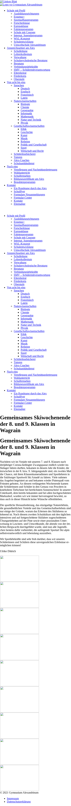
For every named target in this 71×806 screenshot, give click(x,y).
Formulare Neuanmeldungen (29, 194)
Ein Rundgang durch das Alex (30, 188)
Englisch (25, 91)
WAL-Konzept (22, 38)
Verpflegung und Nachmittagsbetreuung (35, 169)
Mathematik (27, 116)
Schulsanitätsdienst (24, 163)
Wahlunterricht (22, 172)
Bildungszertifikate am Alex (29, 178)
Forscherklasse (22, 22)
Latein (24, 97)
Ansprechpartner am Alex (21, 47)
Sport (24, 147)
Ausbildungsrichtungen (26, 13)
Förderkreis (20, 76)
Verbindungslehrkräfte (26, 66)
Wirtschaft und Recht (32, 150)
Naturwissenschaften (25, 100)
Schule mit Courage (24, 32)
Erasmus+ (19, 16)
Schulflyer (19, 191)
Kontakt (11, 185)
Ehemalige (19, 203)
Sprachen (19, 85)
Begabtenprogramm (24, 182)
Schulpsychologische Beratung (30, 60)
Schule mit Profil (16, 10)
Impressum (13, 798)
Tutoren (18, 157)
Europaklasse (21, 26)
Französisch (27, 94)
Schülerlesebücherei (25, 154)
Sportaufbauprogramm (26, 19)
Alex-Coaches (21, 160)
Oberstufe (19, 79)
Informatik (26, 113)
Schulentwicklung (23, 41)
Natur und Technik (31, 119)
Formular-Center (23, 197)
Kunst (24, 135)
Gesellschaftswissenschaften (29, 125)
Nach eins (12, 166)
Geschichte (27, 132)
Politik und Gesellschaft (34, 144)
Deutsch (25, 88)
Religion (25, 141)
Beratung (19, 63)
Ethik (24, 129)
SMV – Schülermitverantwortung (32, 69)
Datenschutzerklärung (19, 801)
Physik (24, 122)
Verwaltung (20, 57)
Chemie (25, 107)
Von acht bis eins (16, 82)
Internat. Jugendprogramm (28, 35)
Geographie (27, 110)
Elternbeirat (20, 72)
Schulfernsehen (22, 175)
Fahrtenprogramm (23, 29)
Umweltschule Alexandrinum (30, 44)
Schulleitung (20, 51)
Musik (24, 138)
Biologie (25, 104)
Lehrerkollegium (23, 54)
